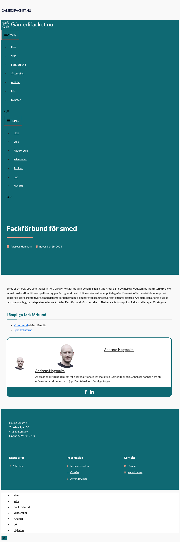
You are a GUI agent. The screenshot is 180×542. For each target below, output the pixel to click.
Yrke (13, 55)
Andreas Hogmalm (119, 349)
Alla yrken (18, 465)
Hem (13, 47)
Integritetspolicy (79, 465)
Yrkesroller (17, 73)
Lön (13, 91)
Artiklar (15, 82)
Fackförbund (18, 64)
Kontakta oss (135, 472)
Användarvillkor (78, 478)
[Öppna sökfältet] (6, 111)
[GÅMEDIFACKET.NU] (27, 27)
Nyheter (16, 99)
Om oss (132, 465)
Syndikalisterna (23, 329)
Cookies (74, 472)
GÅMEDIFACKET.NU (16, 10)
